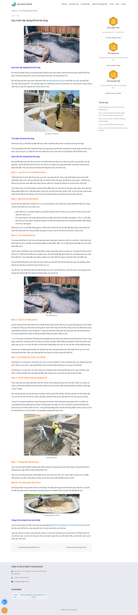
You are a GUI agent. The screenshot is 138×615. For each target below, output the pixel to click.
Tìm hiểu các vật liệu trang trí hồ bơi (76, 547)
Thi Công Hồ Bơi (85, 4)
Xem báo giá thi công (113, 93)
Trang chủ (64, 4)
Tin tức (117, 4)
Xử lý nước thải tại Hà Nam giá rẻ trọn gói (111, 124)
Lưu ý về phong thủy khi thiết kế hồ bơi (28, 547)
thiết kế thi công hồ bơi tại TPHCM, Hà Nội (65, 525)
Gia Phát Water (24, 4)
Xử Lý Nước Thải (73, 4)
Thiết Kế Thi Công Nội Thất (99, 4)
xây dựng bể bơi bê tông (54, 81)
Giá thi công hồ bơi (113, 65)
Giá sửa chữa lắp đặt (113, 38)
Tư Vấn (111, 4)
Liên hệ (123, 4)
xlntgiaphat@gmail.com (22, 581)
